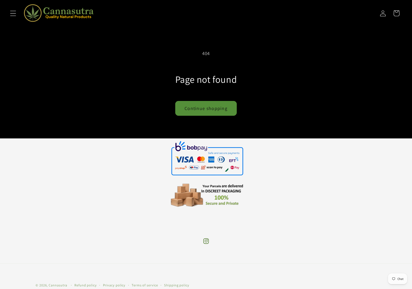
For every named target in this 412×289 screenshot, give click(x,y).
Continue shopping (206, 108)
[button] (13, 13)
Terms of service (145, 285)
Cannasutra (58, 285)
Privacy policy (114, 285)
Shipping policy (176, 285)
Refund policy (85, 285)
